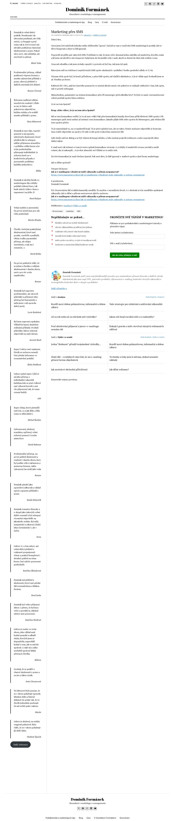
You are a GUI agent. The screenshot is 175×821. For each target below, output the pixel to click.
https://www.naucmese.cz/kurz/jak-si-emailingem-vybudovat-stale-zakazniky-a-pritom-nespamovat (98, 174)
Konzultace (116, 22)
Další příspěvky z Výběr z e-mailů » (153, 337)
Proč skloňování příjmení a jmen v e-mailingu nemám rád (75, 328)
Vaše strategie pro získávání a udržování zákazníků (135, 304)
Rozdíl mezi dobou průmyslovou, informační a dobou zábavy (78, 306)
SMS (78, 211)
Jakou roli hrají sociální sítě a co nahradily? (131, 316)
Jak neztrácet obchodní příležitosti (69, 369)
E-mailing (57, 3)
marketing (69, 211)
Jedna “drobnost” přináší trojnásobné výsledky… (76, 344)
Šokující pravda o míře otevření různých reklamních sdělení (136, 328)
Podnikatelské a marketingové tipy (70, 22)
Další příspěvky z (59, 288)
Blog (90, 22)
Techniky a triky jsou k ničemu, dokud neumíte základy (133, 358)
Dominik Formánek (87, 9)
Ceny (97, 22)
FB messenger (58, 211)
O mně (105, 22)
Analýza (37, 3)
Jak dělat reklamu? (119, 369)
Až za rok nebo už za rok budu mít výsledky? (74, 316)
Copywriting (47, 3)
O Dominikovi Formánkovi (105, 818)
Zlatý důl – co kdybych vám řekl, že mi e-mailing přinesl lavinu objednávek (76, 358)
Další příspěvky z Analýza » (155, 297)
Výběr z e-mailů (27, 3)
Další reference (20, 744)
